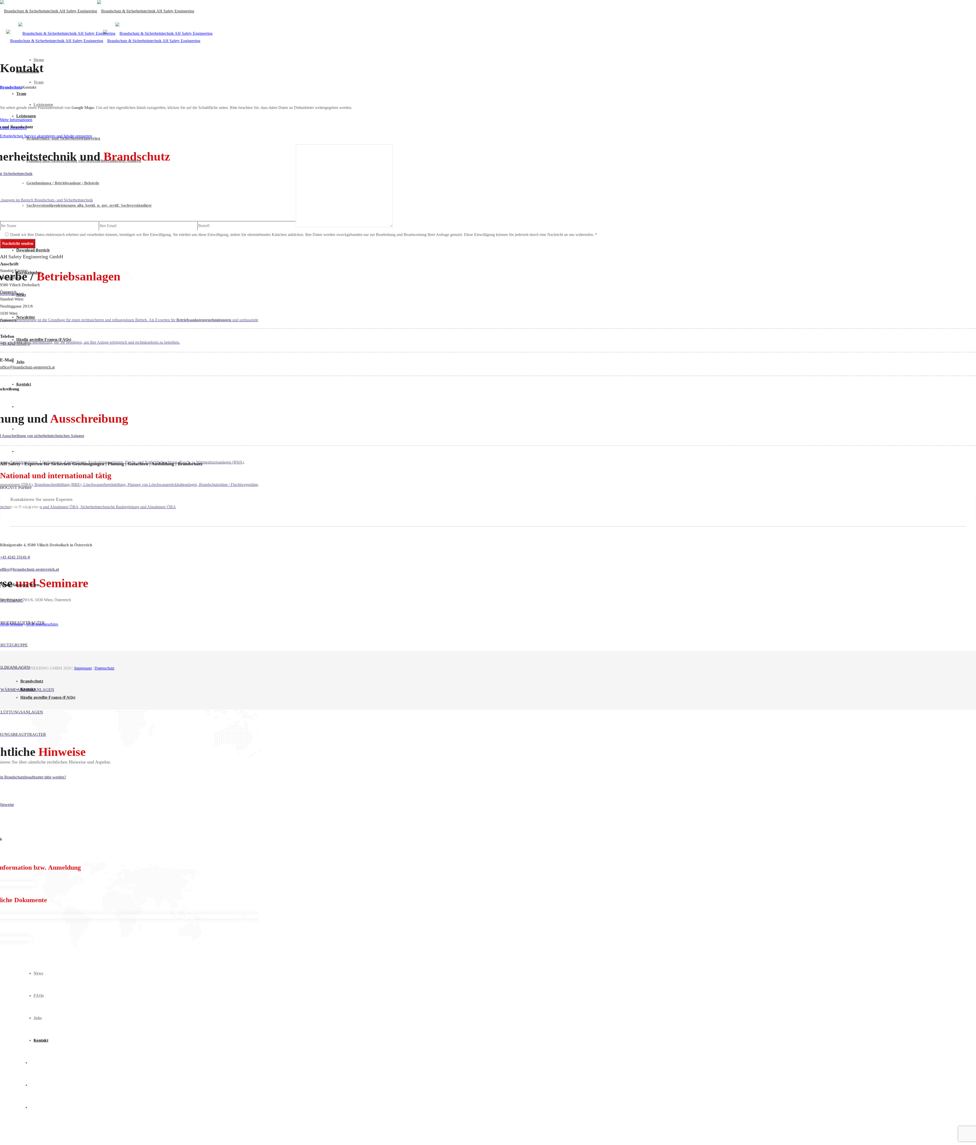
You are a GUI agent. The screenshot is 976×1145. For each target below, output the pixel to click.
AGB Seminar (11, 624)
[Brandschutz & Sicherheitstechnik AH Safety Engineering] (97, 11)
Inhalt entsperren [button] (13, 128)
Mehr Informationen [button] (16, 120)
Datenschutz (104, 668)
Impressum (83, 668)
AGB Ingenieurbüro (42, 624)
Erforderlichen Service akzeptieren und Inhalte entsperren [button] (46, 136)
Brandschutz (11, 87)
